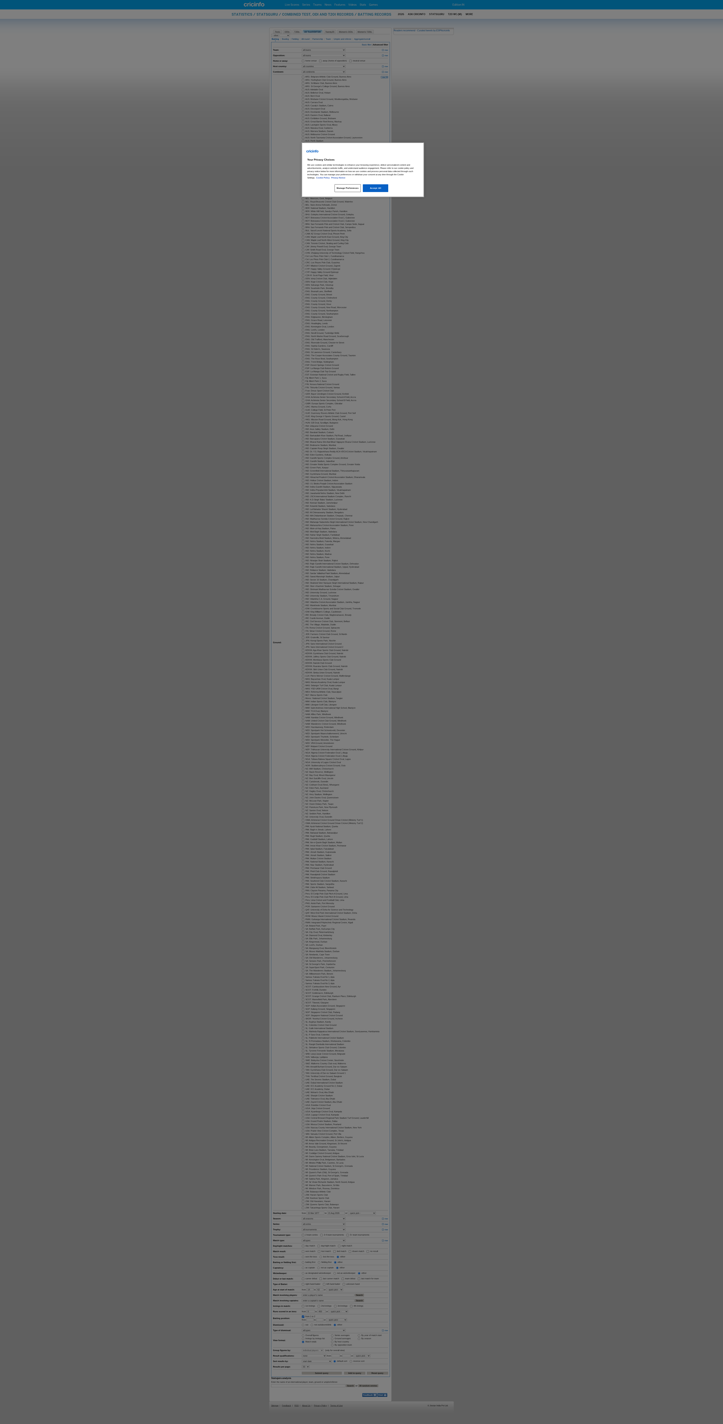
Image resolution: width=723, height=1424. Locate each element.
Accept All (375, 188)
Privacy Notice (338, 178)
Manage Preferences (347, 188)
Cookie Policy (323, 178)
